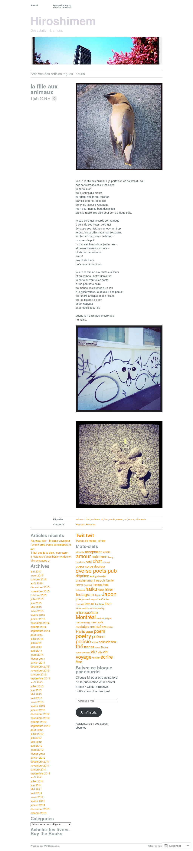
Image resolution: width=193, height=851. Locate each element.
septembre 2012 (40, 726)
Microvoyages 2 (40, 560)
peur (89, 631)
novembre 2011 (40, 765)
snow (95, 642)
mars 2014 (37, 654)
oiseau (119, 519)
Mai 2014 (36, 646)
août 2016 (37, 583)
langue (94, 599)
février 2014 (38, 658)
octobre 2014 (38, 627)
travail (97, 647)
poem (99, 631)
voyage (84, 656)
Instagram (85, 594)
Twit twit (85, 535)
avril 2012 (36, 745)
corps (89, 566)
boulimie (80, 562)
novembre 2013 (40, 670)
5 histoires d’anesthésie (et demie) (51, 556)
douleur (99, 566)
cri (102, 519)
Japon (109, 594)
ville (100, 652)
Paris (80, 631)
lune (78, 608)
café (89, 561)
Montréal (86, 617)
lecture (89, 604)
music (99, 618)
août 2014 (37, 635)
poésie (83, 641)
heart (101, 590)
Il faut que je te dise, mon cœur (49, 552)
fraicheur (88, 584)
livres (101, 604)
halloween (80, 590)
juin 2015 (36, 603)
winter (96, 657)
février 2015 (38, 615)
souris (131, 519)
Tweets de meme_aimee (90, 541)
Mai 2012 (36, 742)
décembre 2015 (40, 587)
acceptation (93, 551)
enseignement (85, 580)
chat (88, 519)
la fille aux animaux (44, 89)
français (97, 584)
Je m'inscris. (88, 712)
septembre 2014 (40, 631)
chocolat (106, 562)
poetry (83, 636)
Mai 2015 (36, 607)
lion (106, 519)
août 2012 (37, 730)
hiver (109, 589)
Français (80, 524)
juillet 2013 (37, 686)
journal (86, 599)
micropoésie (87, 612)
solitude (104, 641)
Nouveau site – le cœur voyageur (50, 541)
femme (79, 584)
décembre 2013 (40, 666)
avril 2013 (36, 698)
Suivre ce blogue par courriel (94, 669)
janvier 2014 (38, 662)
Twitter (104, 647)
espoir (100, 580)
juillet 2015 (37, 599)
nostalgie (82, 626)
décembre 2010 (40, 809)
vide (88, 652)
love (108, 603)
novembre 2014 (40, 623)
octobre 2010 (38, 813)
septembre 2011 (40, 773)
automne (99, 556)
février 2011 (38, 801)
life (96, 604)
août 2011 (37, 777)
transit (89, 646)
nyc (104, 626)
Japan (98, 595)
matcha (86, 608)
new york (97, 622)
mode (112, 519)
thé (79, 646)
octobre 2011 (38, 769)
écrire (106, 656)
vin (105, 652)
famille (110, 580)
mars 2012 (37, 749)
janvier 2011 (38, 805)
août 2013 (37, 682)
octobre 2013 (38, 674)
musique (106, 618)
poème (98, 636)
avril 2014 (36, 650)
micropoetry (97, 608)
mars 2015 (37, 611)
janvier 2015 (38, 619)
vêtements (141, 519)
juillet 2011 (37, 781)
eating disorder (98, 576)
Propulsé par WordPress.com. (45, 845)
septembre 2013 (40, 678)
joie (78, 599)
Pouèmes (91, 524)
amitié (106, 552)
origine (110, 626)
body (110, 557)
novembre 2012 (40, 718)
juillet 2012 (37, 734)
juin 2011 (36, 785)
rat (125, 519)
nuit (98, 626)
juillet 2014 (37, 639)
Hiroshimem (63, 20)
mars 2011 (37, 797)
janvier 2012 (38, 757)
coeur (80, 566)
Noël (92, 626)
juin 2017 (36, 571)
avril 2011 (36, 793)
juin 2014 (36, 643)
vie (94, 651)
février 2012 (38, 753)
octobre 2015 (38, 595)
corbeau (95, 519)
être (79, 661)
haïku (91, 588)
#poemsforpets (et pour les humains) (62, 6)
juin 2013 (36, 690)
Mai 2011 (36, 789)
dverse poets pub (96, 570)
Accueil (34, 5)
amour (83, 556)
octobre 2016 (38, 579)
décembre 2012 (40, 714)
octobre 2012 (38, 722)
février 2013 (38, 706)
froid (105, 584)
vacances (81, 652)
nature (79, 622)
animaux (80, 519)
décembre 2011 (40, 761)
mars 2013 (37, 702)
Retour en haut (155, 845)
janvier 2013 (38, 710)
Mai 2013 (36, 694)
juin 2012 (36, 738)
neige (87, 622)
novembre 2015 (40, 591)
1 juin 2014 (39, 98)
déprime (82, 575)
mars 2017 (37, 575)
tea (113, 641)
